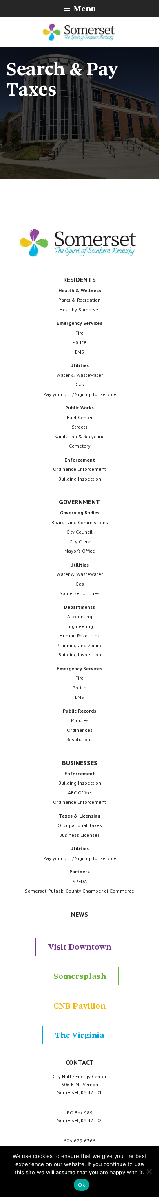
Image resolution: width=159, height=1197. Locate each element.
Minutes (79, 720)
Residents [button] (79, 280)
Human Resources (80, 635)
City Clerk (79, 541)
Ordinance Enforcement (79, 469)
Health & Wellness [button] (79, 290)
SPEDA (80, 881)
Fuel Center (80, 417)
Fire (79, 333)
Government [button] (79, 502)
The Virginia (79, 1035)
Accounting (79, 616)
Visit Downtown (79, 947)
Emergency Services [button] (79, 323)
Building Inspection (79, 479)
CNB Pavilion (79, 1006)
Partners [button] (79, 872)
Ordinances (80, 730)
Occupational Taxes (79, 825)
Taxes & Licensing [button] (79, 816)
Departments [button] (79, 607)
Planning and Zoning (80, 645)
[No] (149, 1171)
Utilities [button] (79, 365)
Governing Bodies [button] (79, 513)
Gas (79, 384)
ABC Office (79, 793)
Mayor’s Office (79, 551)
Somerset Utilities (79, 593)
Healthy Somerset (80, 309)
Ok (81, 1185)
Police (79, 342)
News (79, 914)
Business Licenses (79, 835)
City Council (79, 532)
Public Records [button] (79, 711)
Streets (80, 427)
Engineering (79, 626)
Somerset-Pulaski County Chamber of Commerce (79, 891)
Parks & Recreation (79, 300)
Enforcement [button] (79, 460)
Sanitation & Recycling (79, 436)
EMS (79, 352)
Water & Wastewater (80, 375)
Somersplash (79, 976)
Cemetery (80, 446)
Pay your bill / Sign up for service (79, 394)
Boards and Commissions (79, 522)
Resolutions (79, 739)
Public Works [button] (79, 408)
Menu (84, 8)
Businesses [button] (79, 763)
